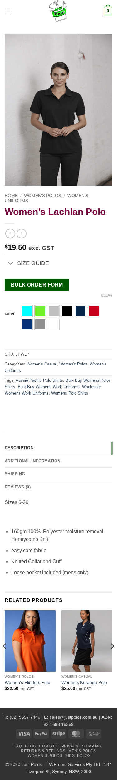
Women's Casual (42, 364)
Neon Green (40, 311)
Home (11, 195)
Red (94, 311)
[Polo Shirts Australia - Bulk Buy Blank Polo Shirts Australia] (58, 11)
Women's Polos (42, 195)
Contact (48, 746)
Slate (40, 324)
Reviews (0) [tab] (18, 487)
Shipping (91, 746)
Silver (54, 311)
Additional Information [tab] (33, 461)
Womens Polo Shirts (69, 393)
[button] (8, 10)
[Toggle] (11, 263)
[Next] (112, 658)
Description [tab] (19, 448)
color (10, 313)
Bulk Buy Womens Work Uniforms (49, 387)
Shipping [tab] (15, 474)
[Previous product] (21, 233)
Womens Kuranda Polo (84, 682)
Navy (80, 311)
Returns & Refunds (43, 751)
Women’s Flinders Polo (27, 682)
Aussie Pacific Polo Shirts (39, 380)
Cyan (27, 311)
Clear (106, 295)
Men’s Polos (82, 751)
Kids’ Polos (78, 755)
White (54, 324)
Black (67, 311)
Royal (27, 324)
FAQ (18, 746)
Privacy (70, 746)
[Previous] (5, 658)
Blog (30, 746)
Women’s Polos (45, 755)
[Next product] (10, 233)
